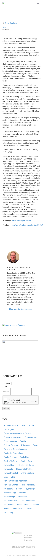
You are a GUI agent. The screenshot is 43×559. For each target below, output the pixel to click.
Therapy (35, 504)
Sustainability (23, 504)
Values (6, 508)
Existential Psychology (13, 453)
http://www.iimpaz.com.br (21, 220)
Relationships (9, 496)
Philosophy (8, 488)
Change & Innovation (13, 437)
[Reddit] (22, 235)
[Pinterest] (11, 235)
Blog (4, 27)
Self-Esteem (9, 504)
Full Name (7, 383)
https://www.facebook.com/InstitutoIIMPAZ (27, 225)
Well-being (8, 512)
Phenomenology (28, 484)
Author (31, 425)
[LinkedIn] (18, 235)
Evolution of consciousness (15, 449)
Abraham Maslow (11, 425)
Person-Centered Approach (15, 480)
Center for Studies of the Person (17, 433)
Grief (23, 461)
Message (7, 391)
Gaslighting (25, 457)
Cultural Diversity (11, 445)
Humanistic (8, 468)
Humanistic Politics (24, 468)
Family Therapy (10, 457)
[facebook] (22, 551)
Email (5, 386)
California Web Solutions (26, 556)
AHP (24, 425)
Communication (31, 437)
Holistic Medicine (26, 464)
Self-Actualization (11, 500)
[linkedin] (18, 551)
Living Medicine (27, 472)
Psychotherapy (10, 492)
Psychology (30, 488)
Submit (6, 408)
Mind (13, 476)
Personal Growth (11, 484)
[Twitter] (8, 235)
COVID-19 (24, 441)
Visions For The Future (22, 508)
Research (22, 496)
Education (25, 445)
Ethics (35, 445)
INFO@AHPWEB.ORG (26, 547)
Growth (31, 461)
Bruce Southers (11, 23)
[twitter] (27, 551)
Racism (22, 492)
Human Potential (11, 472)
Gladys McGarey (11, 461)
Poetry (19, 488)
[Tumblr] (15, 235)
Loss (6, 476)
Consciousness (10, 441)
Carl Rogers (9, 429)
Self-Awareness (28, 500)
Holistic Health (10, 464)
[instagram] (31, 551)
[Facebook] (4, 235)
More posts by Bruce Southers (20, 309)
